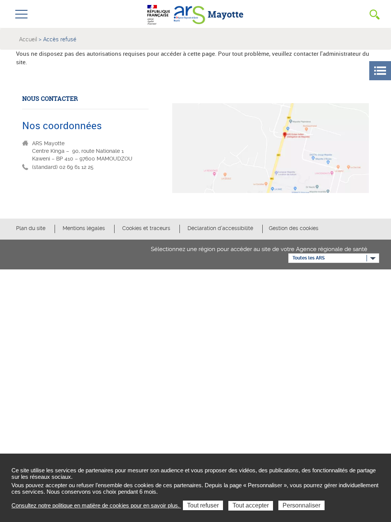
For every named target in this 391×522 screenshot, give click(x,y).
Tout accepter (251, 505)
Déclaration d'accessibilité (221, 228)
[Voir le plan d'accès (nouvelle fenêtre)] (270, 150)
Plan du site (30, 228)
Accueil (28, 39)
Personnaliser (301, 505)
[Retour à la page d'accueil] (189, 14)
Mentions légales (85, 228)
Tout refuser (203, 505)
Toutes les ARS (308, 258)
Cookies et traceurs (146, 228)
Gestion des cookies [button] (293, 228)
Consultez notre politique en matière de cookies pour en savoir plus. (96, 505)
